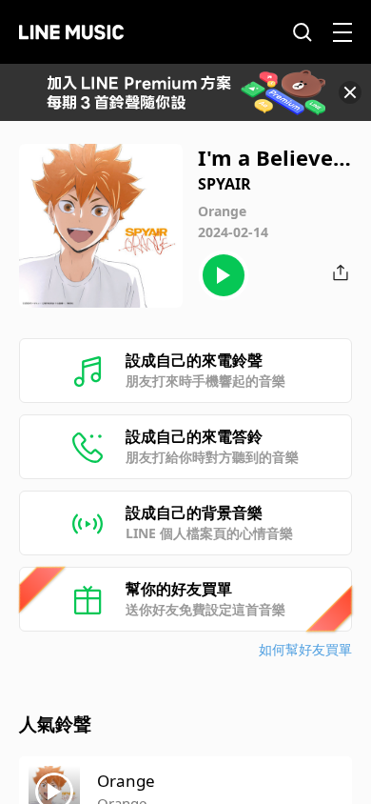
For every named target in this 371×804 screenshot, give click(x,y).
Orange (126, 781)
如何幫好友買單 (305, 649)
